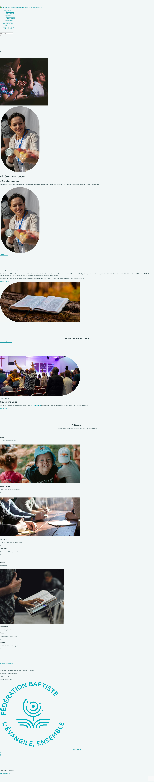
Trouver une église (8, 27)
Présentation (10, 12)
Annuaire (9, 22)
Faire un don (77, 749)
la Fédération (4, 255)
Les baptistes (10, 13)
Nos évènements (8, 24)
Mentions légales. (5, 773)
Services (8, 15)
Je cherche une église (6, 663)
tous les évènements (6, 342)
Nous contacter (4, 281)
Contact (5, 25)
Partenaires (9, 20)
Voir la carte (3, 408)
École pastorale (7, 29)
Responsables (10, 17)
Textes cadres (10, 19)
